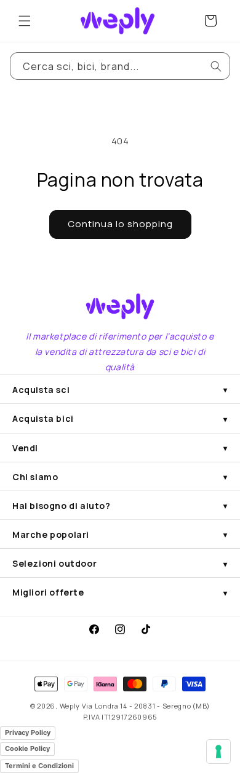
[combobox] (120, 66)
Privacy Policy (27, 732)
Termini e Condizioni (39, 765)
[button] (24, 20)
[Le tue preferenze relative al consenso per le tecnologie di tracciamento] (218, 751)
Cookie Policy (27, 748)
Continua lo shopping (120, 223)
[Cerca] (216, 66)
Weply (70, 705)
